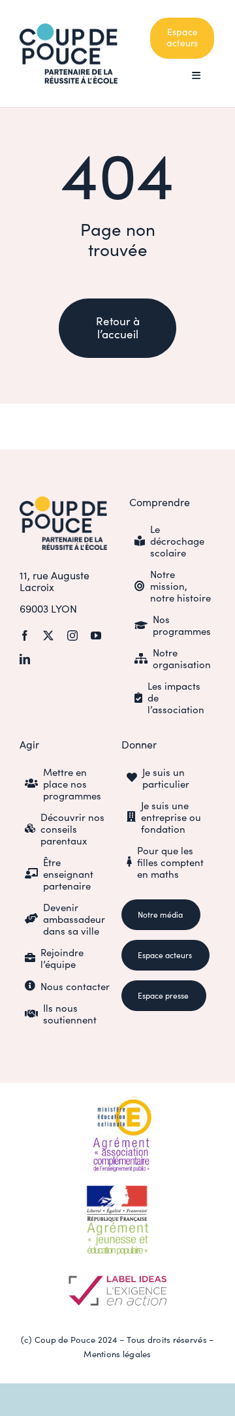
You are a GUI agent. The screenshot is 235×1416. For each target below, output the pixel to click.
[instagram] (72, 635)
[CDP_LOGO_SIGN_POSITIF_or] (63, 502)
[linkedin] (25, 659)
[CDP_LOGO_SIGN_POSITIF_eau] (69, 29)
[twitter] (48, 635)
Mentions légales (117, 1354)
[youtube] (96, 635)
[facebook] (25, 635)
